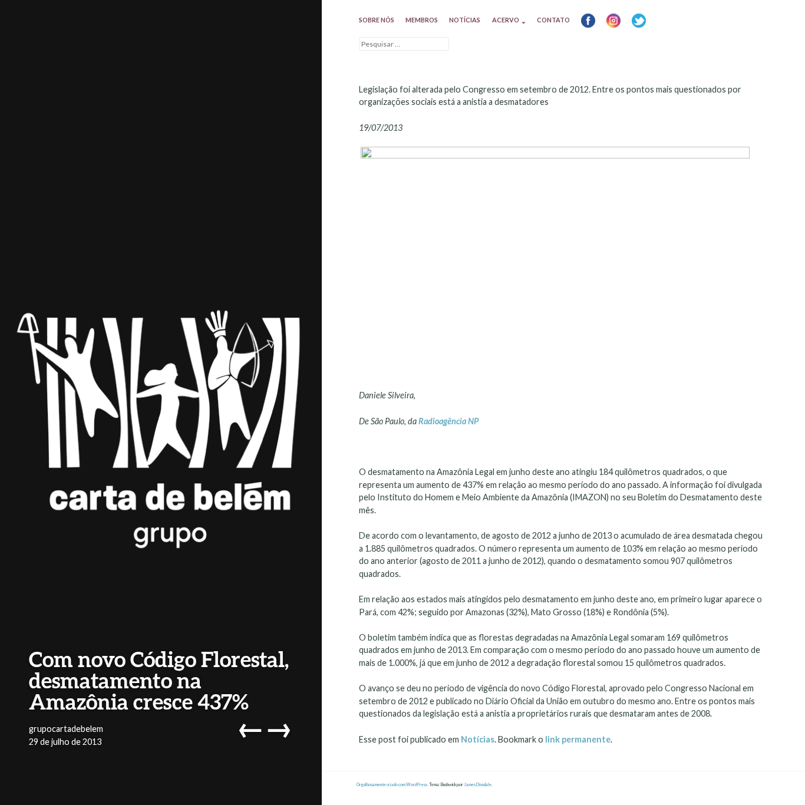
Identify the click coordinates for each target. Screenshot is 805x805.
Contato (553, 20)
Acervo (505, 20)
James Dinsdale (477, 784)
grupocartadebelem (66, 729)
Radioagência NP (448, 421)
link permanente (578, 739)
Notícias (464, 20)
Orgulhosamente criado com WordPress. (392, 784)
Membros (421, 20)
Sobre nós (376, 20)
